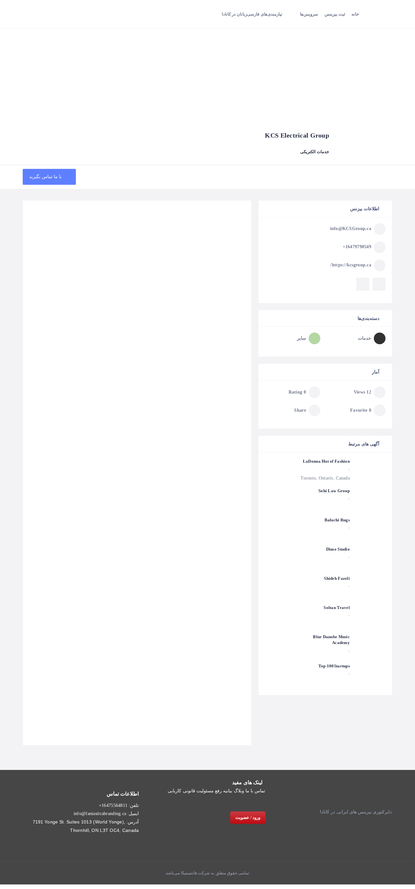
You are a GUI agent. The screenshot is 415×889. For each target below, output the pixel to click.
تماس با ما (255, 790)
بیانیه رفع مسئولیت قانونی (207, 790)
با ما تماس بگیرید (46, 176)
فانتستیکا (188, 873)
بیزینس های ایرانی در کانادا (346, 812)
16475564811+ (113, 805)
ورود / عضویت (247, 817)
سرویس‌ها (309, 14)
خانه (355, 14)
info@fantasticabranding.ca (100, 813)
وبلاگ (239, 790)
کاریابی (174, 790)
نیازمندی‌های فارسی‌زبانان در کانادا (252, 14)
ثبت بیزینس (335, 14)
